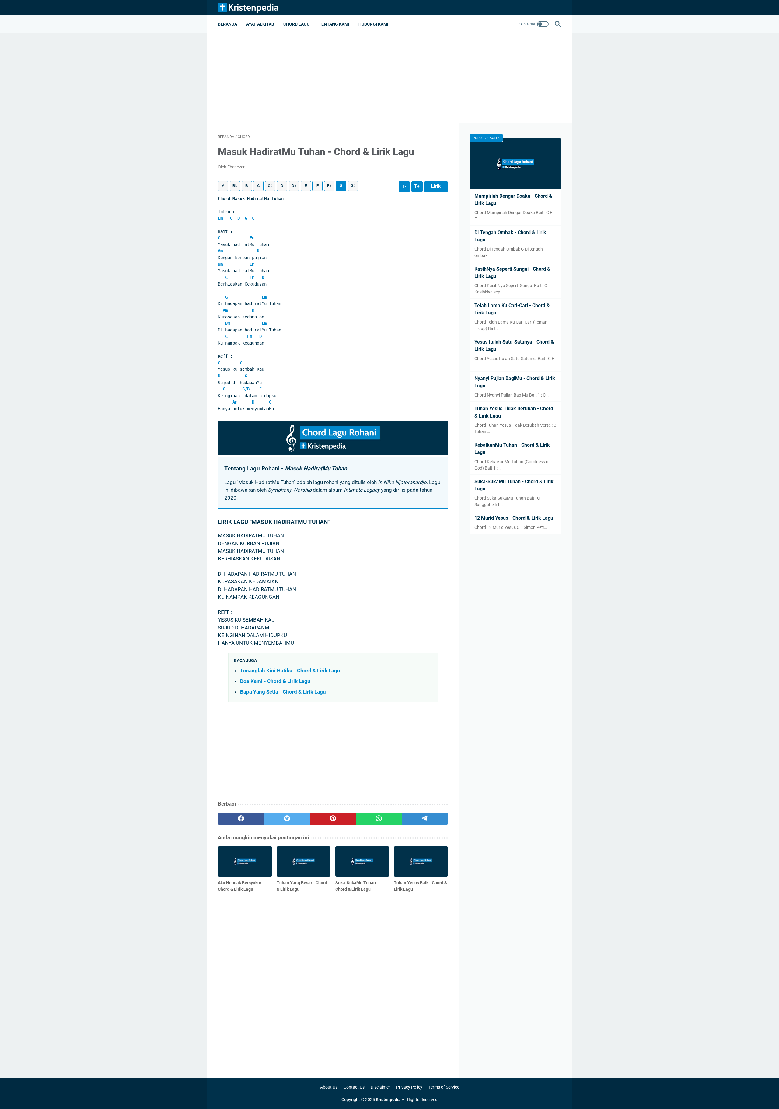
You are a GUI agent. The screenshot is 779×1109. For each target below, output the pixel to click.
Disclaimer (380, 1087)
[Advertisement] (389, 80)
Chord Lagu (296, 24)
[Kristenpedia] (252, 7)
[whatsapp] (379, 819)
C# (270, 186)
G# (353, 186)
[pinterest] (333, 819)
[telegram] (425, 819)
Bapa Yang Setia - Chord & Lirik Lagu (283, 692)
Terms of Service (443, 1087)
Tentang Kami (334, 24)
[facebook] (241, 819)
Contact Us (354, 1087)
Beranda (227, 24)
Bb (234, 186)
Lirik (436, 186)
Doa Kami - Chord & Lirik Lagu (275, 681)
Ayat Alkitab (260, 24)
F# (329, 186)
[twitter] (287, 819)
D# (294, 186)
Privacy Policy (409, 1087)
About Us (328, 1087)
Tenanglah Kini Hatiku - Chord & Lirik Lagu (290, 670)
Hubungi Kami (373, 24)
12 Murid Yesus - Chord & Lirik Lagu (513, 518)
